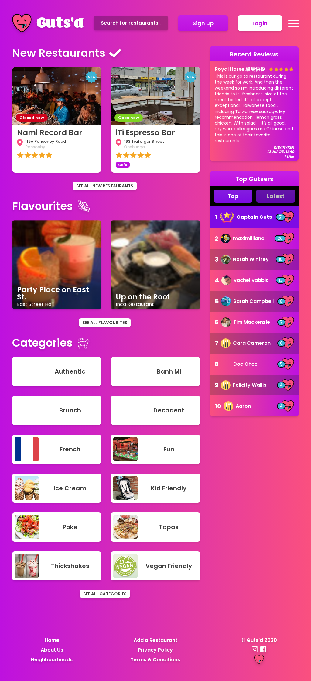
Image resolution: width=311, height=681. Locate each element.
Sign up (203, 23)
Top (232, 196)
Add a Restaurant (155, 640)
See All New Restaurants (104, 186)
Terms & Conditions (155, 659)
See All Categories (105, 594)
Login (260, 23)
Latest (276, 196)
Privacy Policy (155, 649)
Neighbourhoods (52, 659)
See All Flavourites (104, 323)
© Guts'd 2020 (259, 640)
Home (52, 640)
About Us (52, 649)
